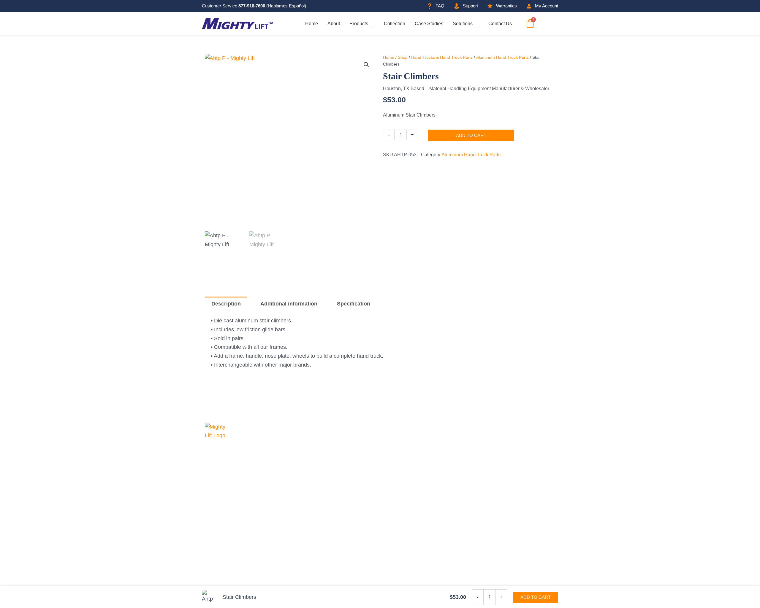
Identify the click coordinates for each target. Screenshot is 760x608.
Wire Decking (415, 499)
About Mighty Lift (355, 435)
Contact (344, 488)
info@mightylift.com (237, 551)
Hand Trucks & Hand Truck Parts (442, 57)
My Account (349, 531)
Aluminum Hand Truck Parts (502, 57)
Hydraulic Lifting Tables (426, 456)
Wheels (408, 488)
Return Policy (351, 553)
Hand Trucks (414, 478)
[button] (546, 23)
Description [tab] (226, 304)
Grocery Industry (355, 467)
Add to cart (471, 135)
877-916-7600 (251, 5)
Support (344, 510)
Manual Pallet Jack (421, 435)
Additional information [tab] (288, 304)
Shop (403, 57)
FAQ (340, 499)
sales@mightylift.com (239, 534)
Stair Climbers (411, 76)
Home (388, 57)
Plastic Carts (414, 520)
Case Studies (351, 446)
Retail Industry (352, 456)
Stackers (409, 467)
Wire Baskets (415, 531)
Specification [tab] (353, 304)
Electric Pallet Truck (422, 446)
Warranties (348, 520)
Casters (408, 510)
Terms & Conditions (358, 542)
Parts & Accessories (423, 542)
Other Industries (354, 478)
